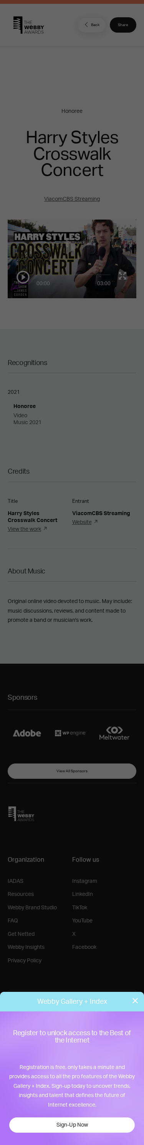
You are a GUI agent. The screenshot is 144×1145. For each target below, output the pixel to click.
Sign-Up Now (72, 1125)
